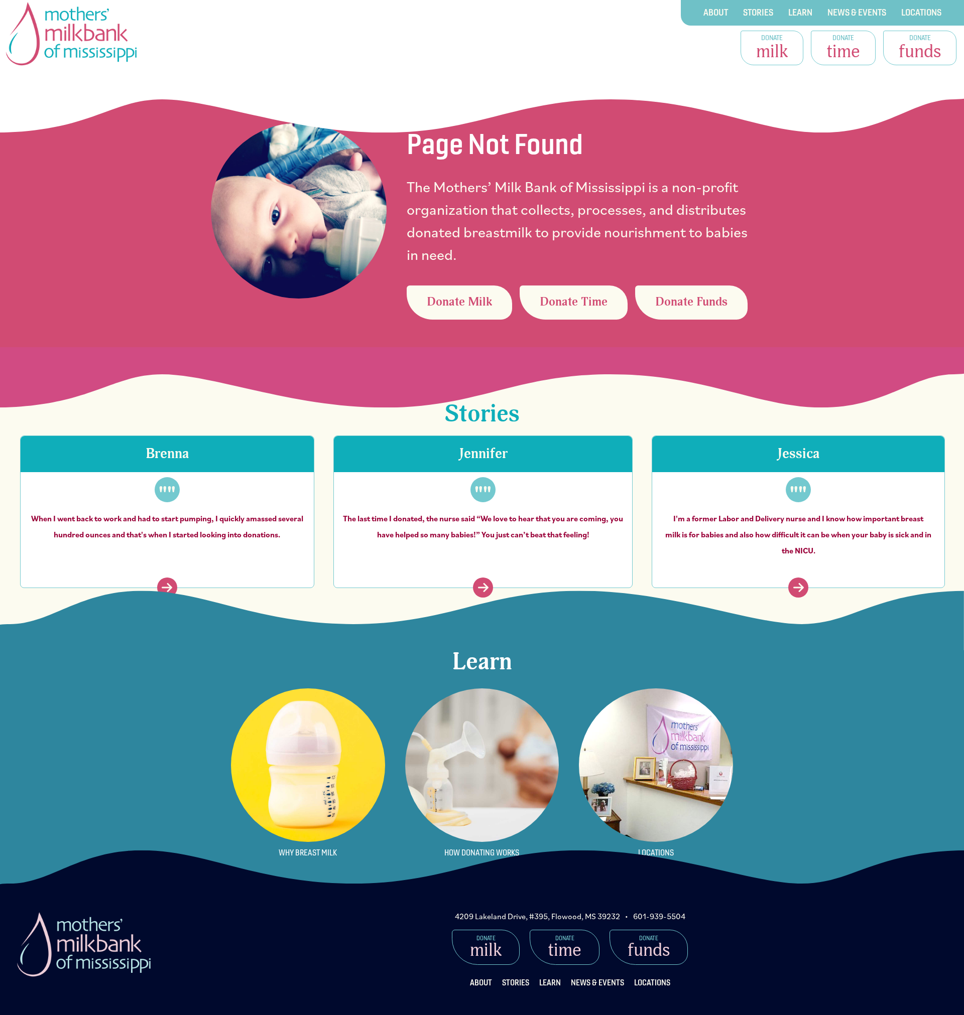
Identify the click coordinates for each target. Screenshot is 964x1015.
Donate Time (574, 302)
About (715, 12)
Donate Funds (691, 302)
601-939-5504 (659, 916)
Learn (800, 12)
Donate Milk (459, 302)
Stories (758, 12)
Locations (921, 12)
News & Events (856, 12)
